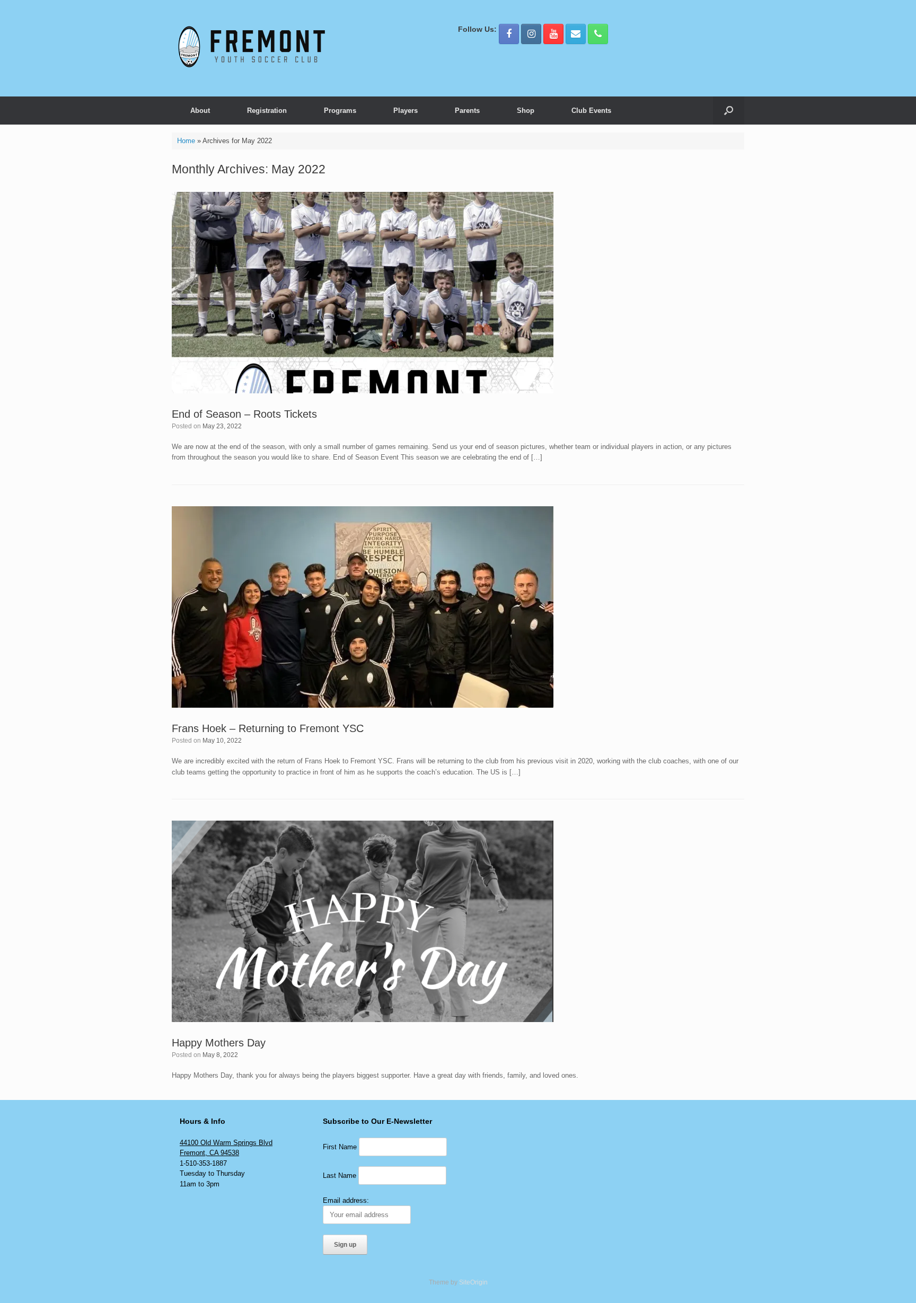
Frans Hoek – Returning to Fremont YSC (268, 728)
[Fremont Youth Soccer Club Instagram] (531, 34)
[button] (728, 110)
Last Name (339, 1175)
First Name (340, 1147)
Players (405, 111)
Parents (467, 111)
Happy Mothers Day (219, 1043)
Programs (340, 111)
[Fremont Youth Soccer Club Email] (576, 34)
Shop (525, 111)
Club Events (591, 111)
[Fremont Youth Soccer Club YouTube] (553, 34)
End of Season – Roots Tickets (244, 414)
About (200, 111)
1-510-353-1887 (203, 1163)
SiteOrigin (473, 1282)
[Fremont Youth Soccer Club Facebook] (509, 34)
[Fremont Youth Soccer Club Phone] (598, 34)
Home (186, 141)
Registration (267, 111)
